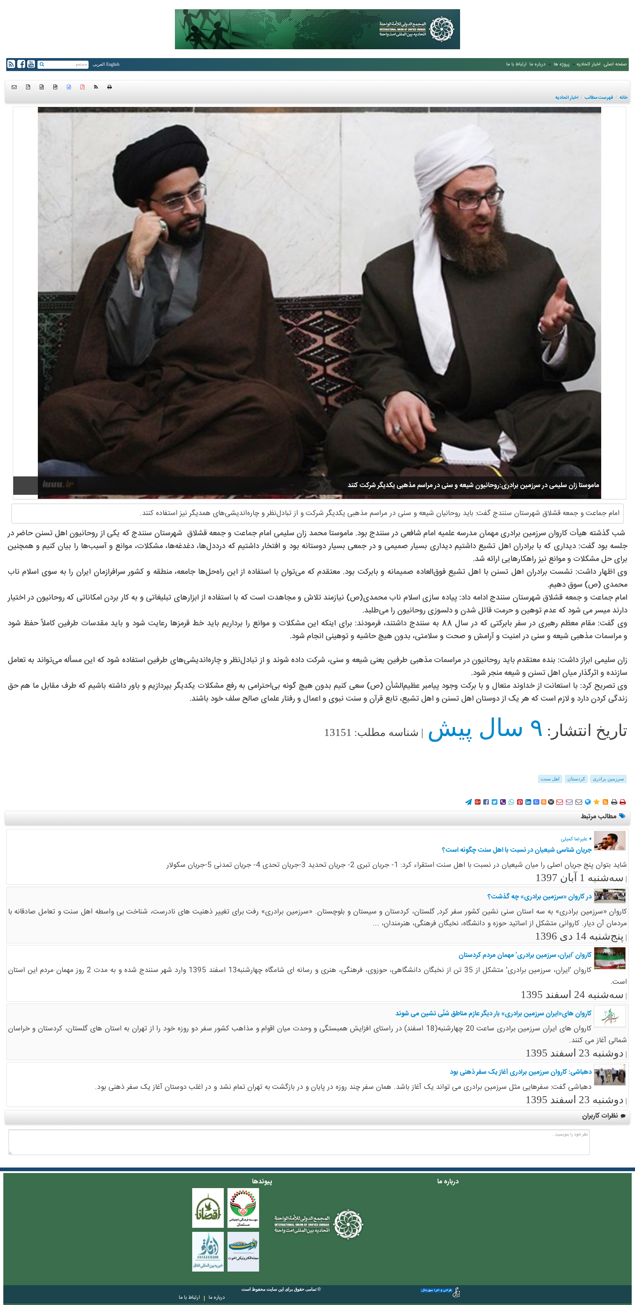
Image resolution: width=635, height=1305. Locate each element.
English (112, 64)
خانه (624, 98)
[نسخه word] (69, 87)
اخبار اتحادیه (588, 64)
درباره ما (537, 64)
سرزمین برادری (608, 779)
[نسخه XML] (42, 87)
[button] (14, 87)
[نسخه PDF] (82, 87)
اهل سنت (550, 779)
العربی (99, 64)
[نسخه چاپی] (109, 87)
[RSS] (96, 87)
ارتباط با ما (516, 64)
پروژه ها (561, 64)
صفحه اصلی (615, 64)
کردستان (576, 779)
